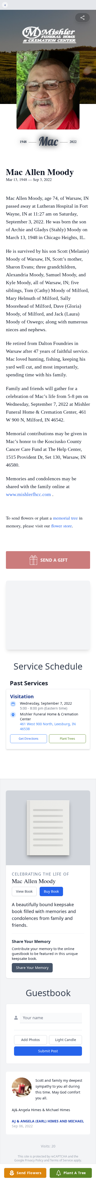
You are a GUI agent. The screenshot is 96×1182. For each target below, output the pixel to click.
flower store (61, 526)
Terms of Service (61, 1160)
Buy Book (51, 891)
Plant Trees (67, 739)
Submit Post (48, 1051)
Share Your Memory (32, 967)
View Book (24, 891)
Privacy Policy (34, 1160)
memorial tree (65, 518)
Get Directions (28, 739)
